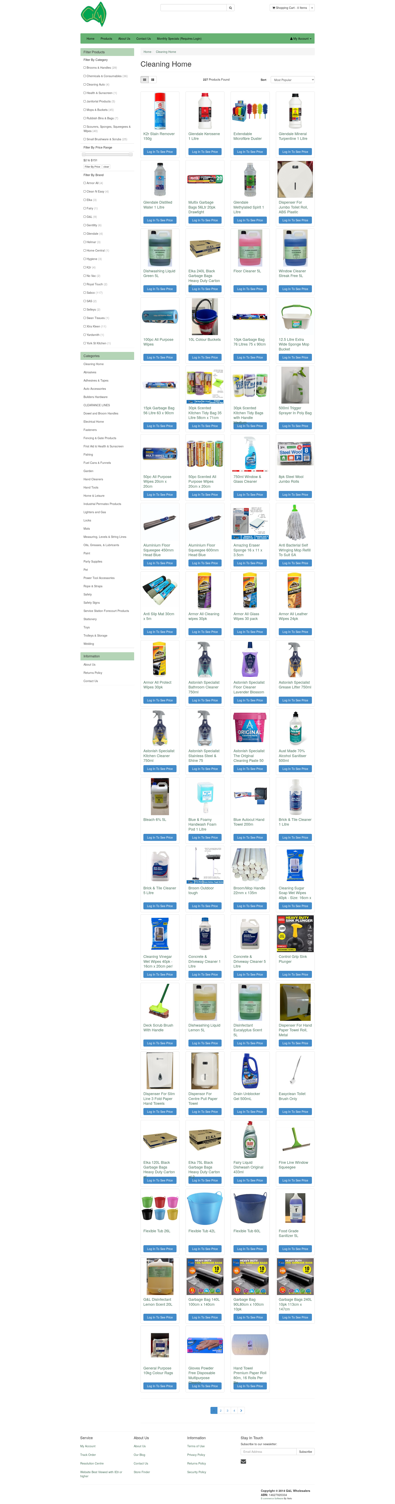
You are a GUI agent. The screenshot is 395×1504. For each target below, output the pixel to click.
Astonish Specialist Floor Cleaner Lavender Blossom (249, 686)
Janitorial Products (101, 101)
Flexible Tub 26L (156, 1230)
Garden (88, 471)
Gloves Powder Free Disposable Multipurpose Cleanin (201, 1375)
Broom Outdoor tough (201, 890)
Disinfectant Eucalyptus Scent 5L (248, 1029)
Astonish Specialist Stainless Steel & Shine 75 (204, 755)
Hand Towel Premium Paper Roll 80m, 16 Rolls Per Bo (250, 1375)
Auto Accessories (95, 388)
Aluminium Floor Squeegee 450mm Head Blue (158, 549)
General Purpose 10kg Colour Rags (158, 1370)
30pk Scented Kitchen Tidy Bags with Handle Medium (248, 415)
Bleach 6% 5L (154, 819)
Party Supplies (93, 561)
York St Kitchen (99, 343)
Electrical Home (94, 421)
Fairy (92, 208)
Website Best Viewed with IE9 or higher (101, 1474)
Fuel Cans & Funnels (97, 463)
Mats (87, 528)
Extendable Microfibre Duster (248, 136)
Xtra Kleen (96, 326)
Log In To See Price (160, 152)
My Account (87, 1446)
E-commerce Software (272, 1498)
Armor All (95, 183)
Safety (88, 594)
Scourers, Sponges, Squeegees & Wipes (107, 128)
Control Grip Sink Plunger (293, 959)
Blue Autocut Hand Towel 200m (249, 822)
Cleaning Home (94, 364)
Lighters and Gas (95, 512)
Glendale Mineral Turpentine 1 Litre (293, 136)
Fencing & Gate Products (100, 438)
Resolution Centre (92, 1463)
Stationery (90, 619)
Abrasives (90, 372)
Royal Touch (97, 284)
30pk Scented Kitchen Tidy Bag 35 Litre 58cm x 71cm (205, 412)
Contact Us (143, 38)
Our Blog (139, 1455)
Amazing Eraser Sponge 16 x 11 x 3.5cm (248, 549)
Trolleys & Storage (95, 635)
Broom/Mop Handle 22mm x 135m (249, 890)
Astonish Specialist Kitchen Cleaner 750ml (158, 755)
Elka (92, 200)
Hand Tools (91, 487)
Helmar (94, 242)
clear (106, 166)
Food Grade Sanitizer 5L (289, 1233)
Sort (263, 80)
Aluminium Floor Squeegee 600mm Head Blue (203, 549)
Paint (87, 553)
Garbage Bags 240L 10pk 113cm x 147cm (295, 1303)
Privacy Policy (196, 1455)
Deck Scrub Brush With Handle (158, 1027)
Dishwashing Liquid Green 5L (159, 273)
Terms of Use (196, 1446)
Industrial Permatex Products (102, 504)
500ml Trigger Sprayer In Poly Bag (295, 410)
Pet (86, 569)
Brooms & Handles (102, 67)
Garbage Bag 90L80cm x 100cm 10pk (249, 1303)
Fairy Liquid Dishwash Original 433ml (248, 1166)
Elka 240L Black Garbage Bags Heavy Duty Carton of (204, 278)
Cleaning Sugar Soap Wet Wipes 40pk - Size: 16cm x (295, 892)
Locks (87, 520)
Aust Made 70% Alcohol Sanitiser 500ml (292, 755)
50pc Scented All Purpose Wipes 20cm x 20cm (202, 481)
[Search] (231, 7)
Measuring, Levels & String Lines (105, 537)
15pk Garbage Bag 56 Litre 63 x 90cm (158, 410)
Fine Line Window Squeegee (293, 1164)
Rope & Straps (93, 586)
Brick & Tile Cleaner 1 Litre (295, 822)
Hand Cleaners (93, 479)
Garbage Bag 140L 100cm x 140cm (204, 1301)
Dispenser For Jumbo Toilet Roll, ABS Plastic (293, 206)
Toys (87, 627)
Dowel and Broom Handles (101, 413)
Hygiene (94, 259)
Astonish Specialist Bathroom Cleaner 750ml (204, 686)
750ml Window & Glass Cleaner (247, 479)
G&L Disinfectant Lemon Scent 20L (157, 1301)
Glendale (95, 233)
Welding (89, 644)
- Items (291, 8)
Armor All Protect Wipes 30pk (157, 684)
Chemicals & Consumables (107, 76)
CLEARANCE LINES (97, 405)
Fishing (88, 454)
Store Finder (142, 1472)
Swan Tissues (98, 318)
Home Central (98, 250)
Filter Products (94, 52)
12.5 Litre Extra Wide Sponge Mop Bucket (294, 344)
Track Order (88, 1455)
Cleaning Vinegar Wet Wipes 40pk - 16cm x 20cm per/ (158, 961)
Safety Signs (92, 602)
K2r (91, 267)
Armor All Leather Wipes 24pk (293, 616)
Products (106, 38)
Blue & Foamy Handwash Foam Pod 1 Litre (202, 824)
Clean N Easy (98, 191)
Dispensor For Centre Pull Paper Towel (202, 1098)
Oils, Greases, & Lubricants (101, 545)
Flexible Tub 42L (201, 1230)
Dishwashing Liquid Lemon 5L (204, 1027)
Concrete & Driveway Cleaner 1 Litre (204, 961)
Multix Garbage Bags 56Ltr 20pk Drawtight (201, 206)
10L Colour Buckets (204, 339)
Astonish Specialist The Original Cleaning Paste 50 (249, 755)
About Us (124, 38)
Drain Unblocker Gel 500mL (247, 1096)
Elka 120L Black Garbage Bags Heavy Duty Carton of (159, 1169)
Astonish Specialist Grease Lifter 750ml (295, 684)
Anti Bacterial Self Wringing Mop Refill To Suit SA (295, 549)
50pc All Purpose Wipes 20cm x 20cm (157, 481)
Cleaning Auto (98, 84)
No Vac (93, 276)
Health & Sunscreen (102, 93)
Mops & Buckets (100, 110)
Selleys (93, 309)
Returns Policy (93, 673)
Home (90, 38)
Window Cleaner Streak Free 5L (292, 273)
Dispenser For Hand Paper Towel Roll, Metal (295, 1029)
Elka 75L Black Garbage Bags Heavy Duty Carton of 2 (204, 1169)
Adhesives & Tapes (96, 380)
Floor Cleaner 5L (247, 270)
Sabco (95, 292)
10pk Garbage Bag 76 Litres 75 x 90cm (250, 342)
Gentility (94, 225)
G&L (92, 217)
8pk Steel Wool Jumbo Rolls (291, 479)
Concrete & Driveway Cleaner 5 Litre (250, 961)
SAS (92, 301)
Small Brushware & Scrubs (107, 139)
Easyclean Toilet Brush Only (292, 1096)
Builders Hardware (96, 397)
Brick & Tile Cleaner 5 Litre (159, 890)
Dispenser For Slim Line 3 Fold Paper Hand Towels (159, 1098)
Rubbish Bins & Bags (102, 118)
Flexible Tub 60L (247, 1230)
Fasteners (90, 430)
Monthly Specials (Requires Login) (179, 38)
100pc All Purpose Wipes (158, 342)
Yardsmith (95, 335)
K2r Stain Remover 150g (159, 136)
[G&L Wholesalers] (93, 14)
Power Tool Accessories (99, 578)
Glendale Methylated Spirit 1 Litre (249, 206)
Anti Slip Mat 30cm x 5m (158, 616)
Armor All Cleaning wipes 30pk (203, 616)
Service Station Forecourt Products (106, 611)
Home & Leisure (94, 495)
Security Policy (196, 1472)
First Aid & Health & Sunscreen (104, 446)
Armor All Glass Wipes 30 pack (246, 616)
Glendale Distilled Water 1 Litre (157, 204)
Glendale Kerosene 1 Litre (204, 136)
